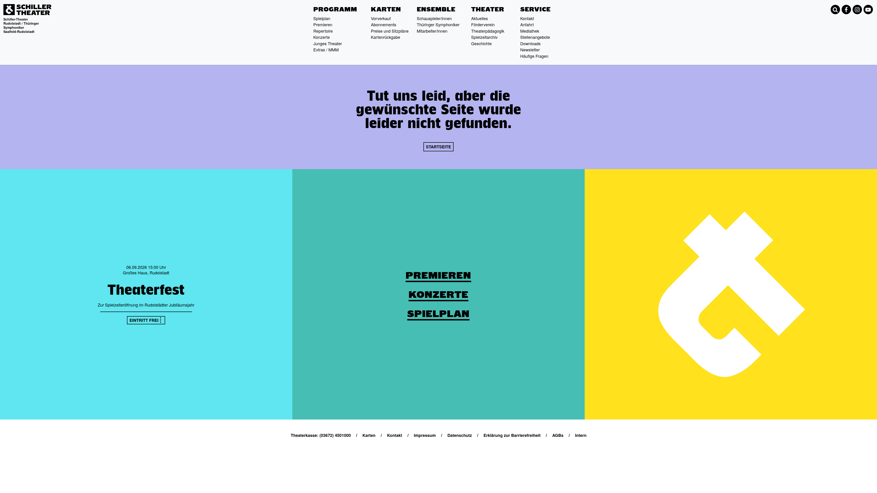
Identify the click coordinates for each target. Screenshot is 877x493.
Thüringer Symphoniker (438, 24)
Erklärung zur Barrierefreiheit (512, 435)
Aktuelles (479, 18)
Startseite (438, 147)
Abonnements (383, 24)
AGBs (557, 435)
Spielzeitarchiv (484, 37)
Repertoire (323, 31)
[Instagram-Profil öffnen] (857, 9)
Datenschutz (459, 435)
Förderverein (483, 24)
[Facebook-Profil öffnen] (846, 9)
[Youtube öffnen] (868, 9)
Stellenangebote (535, 37)
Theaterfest (146, 289)
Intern (580, 435)
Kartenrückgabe (385, 37)
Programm (335, 9)
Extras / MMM (326, 49)
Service (535, 9)
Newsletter (530, 49)
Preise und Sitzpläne (390, 31)
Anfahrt (527, 24)
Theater (487, 9)
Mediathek (529, 31)
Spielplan (321, 18)
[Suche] (835, 9)
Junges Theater (327, 43)
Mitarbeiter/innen (432, 31)
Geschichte (481, 43)
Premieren (322, 24)
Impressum (425, 435)
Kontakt (527, 18)
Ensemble (436, 9)
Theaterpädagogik (487, 31)
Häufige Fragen (534, 56)
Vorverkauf (381, 18)
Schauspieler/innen (434, 18)
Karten (386, 9)
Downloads (530, 43)
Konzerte (321, 37)
